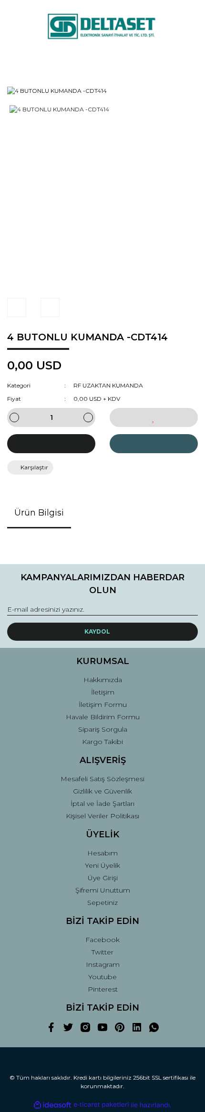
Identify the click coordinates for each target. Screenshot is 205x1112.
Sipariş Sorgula (102, 729)
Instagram (103, 964)
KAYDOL (97, 631)
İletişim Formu (103, 704)
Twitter (102, 952)
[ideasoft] (52, 1105)
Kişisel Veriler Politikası (102, 816)
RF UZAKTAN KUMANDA (108, 385)
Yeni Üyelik (102, 865)
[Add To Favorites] (154, 417)
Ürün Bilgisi (39, 512)
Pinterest (103, 989)
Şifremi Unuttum (102, 890)
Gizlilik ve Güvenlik (102, 791)
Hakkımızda (102, 679)
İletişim (102, 692)
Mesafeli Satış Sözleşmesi (102, 778)
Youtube (102, 977)
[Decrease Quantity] (14, 417)
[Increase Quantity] (88, 417)
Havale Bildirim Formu (103, 717)
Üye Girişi (103, 878)
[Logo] (102, 27)
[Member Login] (102, 61)
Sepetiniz (102, 902)
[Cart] (186, 61)
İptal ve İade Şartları (102, 803)
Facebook (102, 939)
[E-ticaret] (101, 1105)
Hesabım (102, 853)
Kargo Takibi (102, 741)
